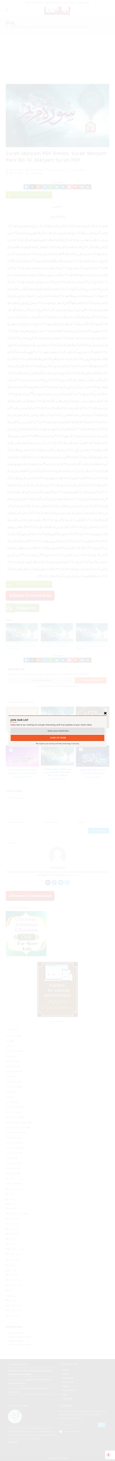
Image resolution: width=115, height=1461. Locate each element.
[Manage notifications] (108, 1455)
